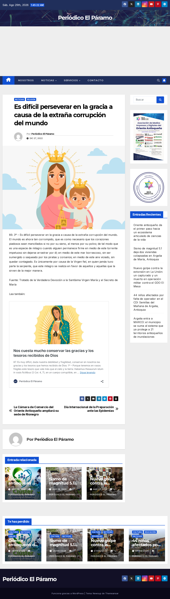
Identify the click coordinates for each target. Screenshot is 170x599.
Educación (150, 532)
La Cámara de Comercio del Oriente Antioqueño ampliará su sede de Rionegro (36, 410)
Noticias (48, 80)
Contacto (95, 80)
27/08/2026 (101, 551)
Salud (12, 536)
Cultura (13, 532)
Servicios (71, 80)
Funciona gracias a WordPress (68, 593)
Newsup (97, 593)
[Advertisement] (85, 51)
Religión (31, 99)
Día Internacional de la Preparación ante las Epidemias (89, 408)
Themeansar (112, 593)
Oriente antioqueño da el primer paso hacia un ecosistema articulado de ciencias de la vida (147, 232)
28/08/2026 (18, 551)
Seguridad (97, 536)
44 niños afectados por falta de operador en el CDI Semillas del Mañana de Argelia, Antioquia (148, 302)
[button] (158, 80)
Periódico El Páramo (85, 17)
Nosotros (26, 80)
